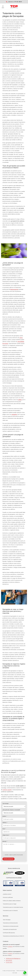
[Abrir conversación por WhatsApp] (25, 973)
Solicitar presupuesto (8, 859)
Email (4, 828)
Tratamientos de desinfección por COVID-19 (13, 936)
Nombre (4, 816)
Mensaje (4, 841)
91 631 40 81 (9, 962)
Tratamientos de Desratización (10, 923)
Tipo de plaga (5, 803)
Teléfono (4, 822)
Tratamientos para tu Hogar (9, 904)
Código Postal (6, 835)
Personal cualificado (8, 897)
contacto (10, 946)
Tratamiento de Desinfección (10, 929)
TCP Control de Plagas (10, 970)
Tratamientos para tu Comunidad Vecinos (13, 907)
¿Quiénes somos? (7, 894)
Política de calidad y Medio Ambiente (12, 900)
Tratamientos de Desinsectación (10, 926)
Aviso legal (14, 972)
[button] (2, 6)
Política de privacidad (21, 970)
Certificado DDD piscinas (9, 932)
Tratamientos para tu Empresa (10, 910)
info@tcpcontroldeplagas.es (13, 958)
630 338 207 (9, 960)
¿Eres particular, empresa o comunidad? (11, 809)
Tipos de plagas (6, 919)
